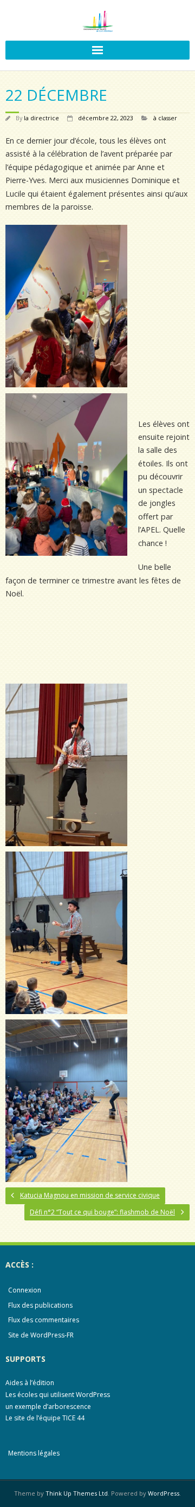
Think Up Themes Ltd (77, 1493)
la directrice (41, 118)
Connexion (24, 1290)
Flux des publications (40, 1305)
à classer (165, 118)
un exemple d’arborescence (48, 1406)
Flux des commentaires (43, 1319)
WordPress (163, 1493)
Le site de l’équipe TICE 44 (44, 1417)
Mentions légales (34, 1453)
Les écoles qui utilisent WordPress (57, 1394)
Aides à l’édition (29, 1382)
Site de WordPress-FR (41, 1335)
